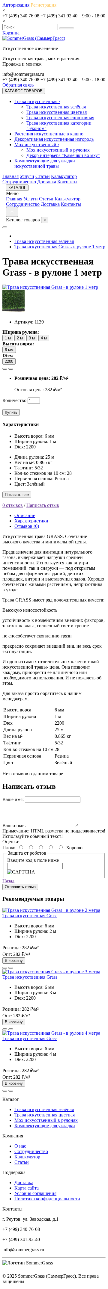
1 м (8, 338)
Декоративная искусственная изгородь (54, 139)
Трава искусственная (37, 101)
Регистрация (43, 4)
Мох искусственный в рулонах (58, 149)
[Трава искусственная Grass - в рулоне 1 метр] (50, 287)
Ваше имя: (13, 799)
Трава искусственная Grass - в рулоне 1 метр (59, 246)
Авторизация (15, 4)
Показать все (17, 494)
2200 (9, 361)
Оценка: (10, 841)
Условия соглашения (35, 1193)
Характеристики (31, 520)
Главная (10, 176)
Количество (14, 400)
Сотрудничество (19, 181)
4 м (44, 338)
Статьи (42, 176)
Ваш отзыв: (14, 825)
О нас (20, 1146)
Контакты (67, 181)
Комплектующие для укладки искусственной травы (44, 163)
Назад (8, 880)
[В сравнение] (10, 369)
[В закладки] (4, 369)
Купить (11, 412)
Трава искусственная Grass (29, 915)
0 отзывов (12, 505)
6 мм (9, 349)
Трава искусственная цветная (56, 112)
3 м (32, 338)
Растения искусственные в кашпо (48, 133)
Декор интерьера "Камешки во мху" (63, 155)
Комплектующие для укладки (44, 1125)
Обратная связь (18, 84)
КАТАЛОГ (17, 187)
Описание (24, 515)
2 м (20, 338)
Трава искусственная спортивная (60, 117)
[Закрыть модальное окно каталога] (12, 212)
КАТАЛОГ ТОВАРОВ (24, 91)
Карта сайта (26, 1187)
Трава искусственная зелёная (56, 106)
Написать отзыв (42, 505)
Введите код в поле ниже (33, 860)
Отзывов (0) (26, 526)
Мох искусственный (36, 144)
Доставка (46, 181)
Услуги (27, 176)
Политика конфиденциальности (47, 1198)
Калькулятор (64, 176)
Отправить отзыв (20, 887)
